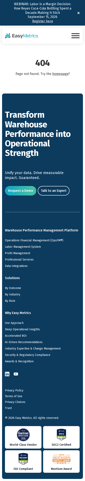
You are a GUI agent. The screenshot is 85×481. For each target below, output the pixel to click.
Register (42, 21)
